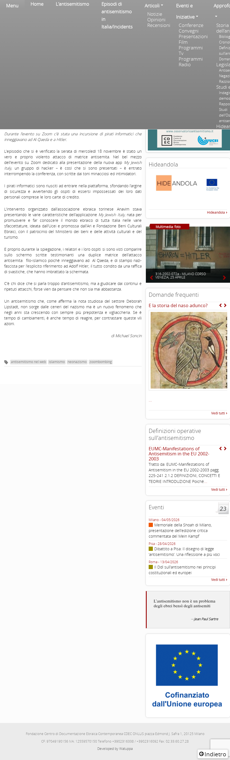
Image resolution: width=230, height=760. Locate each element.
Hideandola (216, 212)
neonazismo (77, 362)
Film (183, 42)
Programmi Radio (191, 61)
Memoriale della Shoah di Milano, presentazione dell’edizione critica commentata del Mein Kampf (180, 530)
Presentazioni (193, 36)
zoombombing (100, 362)
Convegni (189, 31)
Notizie (154, 14)
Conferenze (191, 25)
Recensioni (158, 25)
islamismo (57, 362)
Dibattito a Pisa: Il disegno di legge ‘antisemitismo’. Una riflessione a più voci (184, 551)
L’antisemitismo (72, 4)
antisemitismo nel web (28, 362)
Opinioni (156, 19)
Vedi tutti (218, 413)
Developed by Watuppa (115, 748)
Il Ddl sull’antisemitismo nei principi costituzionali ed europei (182, 569)
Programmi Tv (191, 50)
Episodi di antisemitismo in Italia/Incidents (117, 15)
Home (37, 4)
